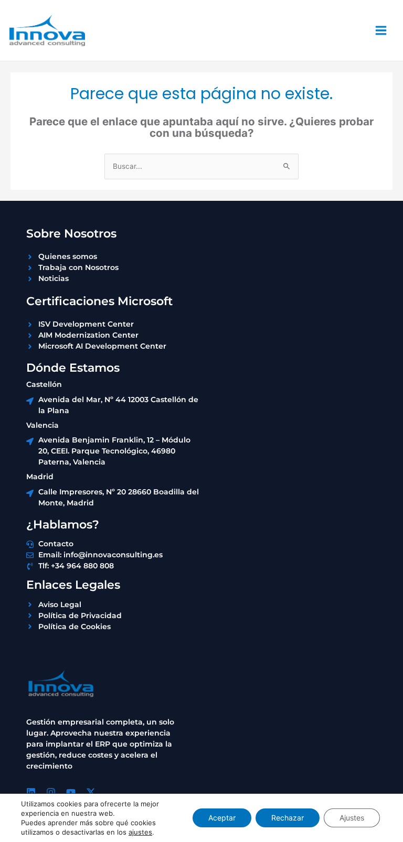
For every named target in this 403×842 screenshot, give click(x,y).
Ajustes (352, 817)
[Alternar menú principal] (381, 30)
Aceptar (222, 817)
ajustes (140, 832)
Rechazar (287, 817)
